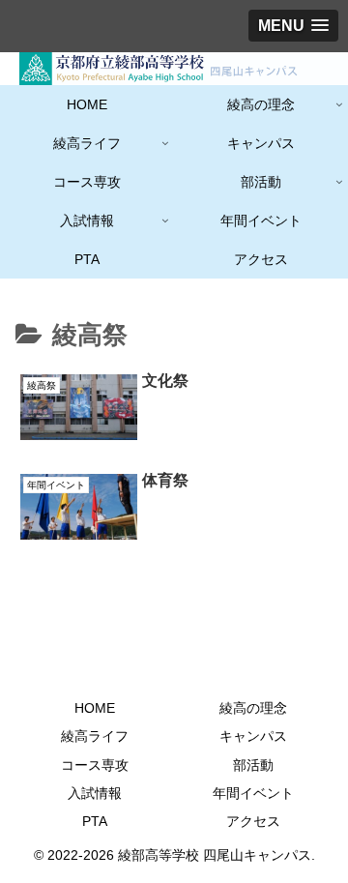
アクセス (253, 821)
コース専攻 (95, 765)
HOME (94, 708)
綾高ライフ (95, 736)
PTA (94, 821)
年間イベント (253, 793)
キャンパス (253, 736)
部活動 (253, 765)
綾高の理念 (253, 708)
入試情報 (95, 793)
